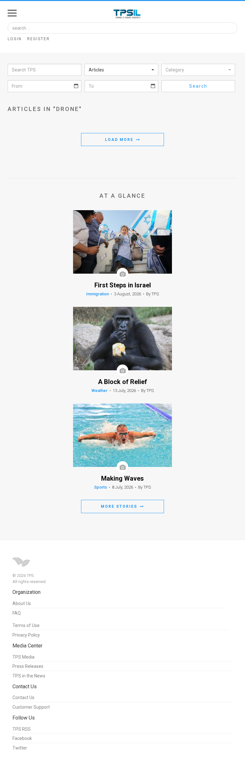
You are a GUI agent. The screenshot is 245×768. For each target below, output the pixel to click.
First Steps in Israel (122, 285)
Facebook (22, 738)
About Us (21, 603)
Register (38, 39)
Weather (100, 390)
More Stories (120, 506)
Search (198, 86)
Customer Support (31, 707)
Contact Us (23, 697)
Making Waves (122, 478)
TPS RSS (21, 729)
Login (15, 39)
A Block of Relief (122, 382)
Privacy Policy (26, 635)
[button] (121, 70)
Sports (100, 487)
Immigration (97, 294)
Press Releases (27, 666)
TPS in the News (28, 675)
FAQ (16, 613)
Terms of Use (26, 625)
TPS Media (23, 657)
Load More (120, 139)
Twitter (19, 747)
